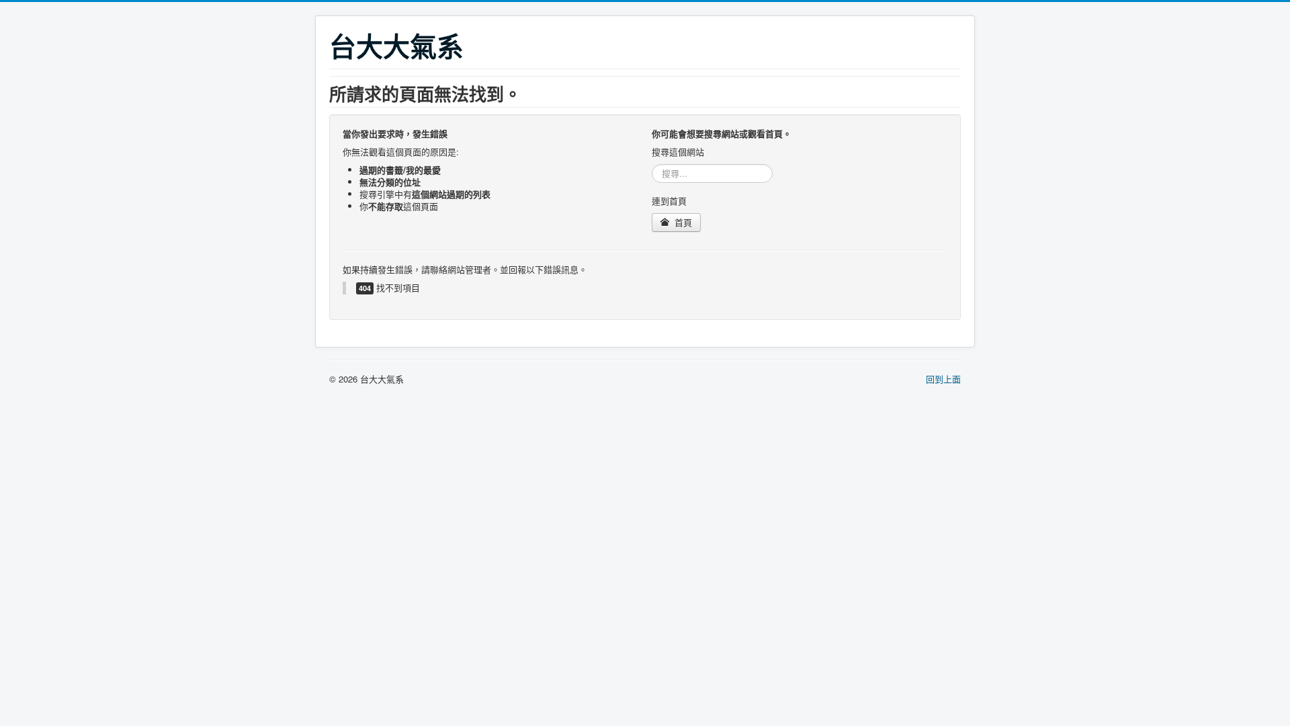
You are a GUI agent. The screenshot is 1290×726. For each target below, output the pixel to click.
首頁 (682, 222)
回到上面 (943, 378)
